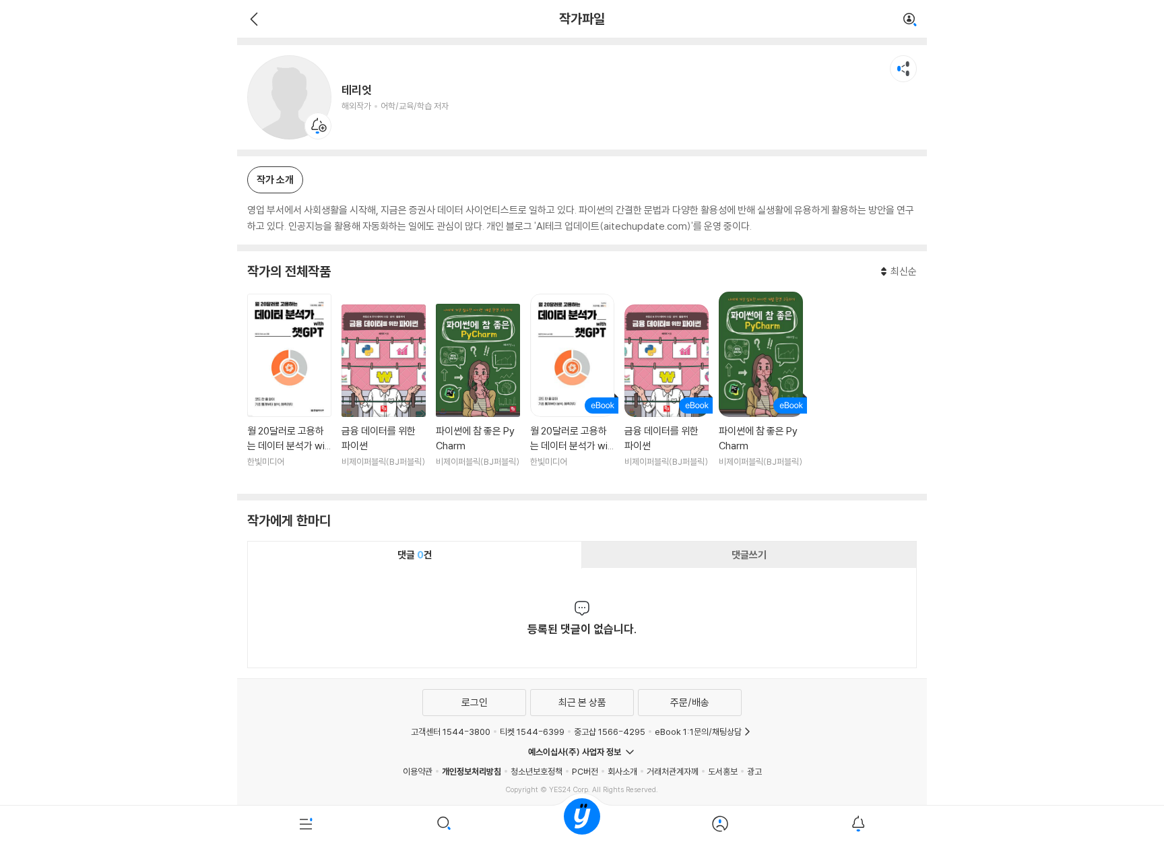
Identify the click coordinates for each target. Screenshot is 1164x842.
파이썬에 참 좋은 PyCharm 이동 (478, 394)
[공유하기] (903, 68)
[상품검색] (444, 824)
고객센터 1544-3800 (450, 731)
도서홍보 (723, 771)
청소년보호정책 (536, 771)
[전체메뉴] (306, 824)
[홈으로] (582, 824)
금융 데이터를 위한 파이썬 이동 (384, 394)
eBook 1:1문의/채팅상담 (698, 731)
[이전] (252, 19)
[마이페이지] (719, 824)
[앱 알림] (858, 824)
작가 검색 (910, 20)
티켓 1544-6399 (532, 731)
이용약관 (417, 771)
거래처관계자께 (673, 771)
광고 (754, 771)
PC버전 (585, 771)
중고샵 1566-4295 (609, 731)
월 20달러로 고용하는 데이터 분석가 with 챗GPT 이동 (289, 389)
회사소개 (622, 771)
